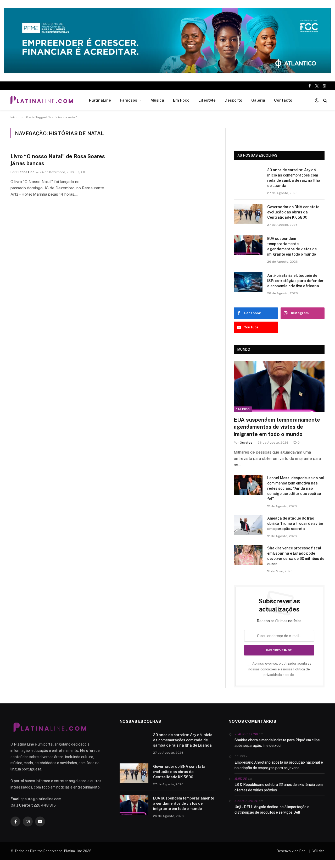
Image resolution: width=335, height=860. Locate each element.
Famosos (128, 100)
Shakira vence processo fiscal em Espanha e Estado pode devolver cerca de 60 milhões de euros (295, 556)
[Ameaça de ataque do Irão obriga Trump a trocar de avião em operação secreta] (248, 525)
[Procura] (324, 100)
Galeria (258, 100)
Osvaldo (246, 442)
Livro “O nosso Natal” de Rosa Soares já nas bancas (57, 160)
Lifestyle (207, 100)
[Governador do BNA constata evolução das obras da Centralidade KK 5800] (248, 214)
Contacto (283, 100)
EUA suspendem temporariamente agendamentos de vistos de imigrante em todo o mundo (292, 246)
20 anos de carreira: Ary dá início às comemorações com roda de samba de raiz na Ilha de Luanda (293, 178)
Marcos (240, 778)
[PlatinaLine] (41, 100)
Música (157, 100)
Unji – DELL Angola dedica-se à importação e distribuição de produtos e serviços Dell (271, 809)
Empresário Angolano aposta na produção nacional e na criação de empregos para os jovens (278, 765)
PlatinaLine (100, 100)
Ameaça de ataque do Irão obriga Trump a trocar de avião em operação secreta (295, 523)
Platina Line (25, 172)
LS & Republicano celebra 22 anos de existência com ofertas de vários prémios (278, 787)
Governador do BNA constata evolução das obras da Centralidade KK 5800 (293, 212)
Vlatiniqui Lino (246, 734)
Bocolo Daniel (246, 800)
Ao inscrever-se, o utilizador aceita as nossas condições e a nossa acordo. (279, 669)
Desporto (233, 100)
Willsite (318, 851)
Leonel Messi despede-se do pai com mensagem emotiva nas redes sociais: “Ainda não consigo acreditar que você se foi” (295, 488)
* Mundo (243, 409)
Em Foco (181, 100)
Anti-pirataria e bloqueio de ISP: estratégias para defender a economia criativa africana (295, 280)
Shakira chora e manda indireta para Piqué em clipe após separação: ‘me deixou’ (277, 743)
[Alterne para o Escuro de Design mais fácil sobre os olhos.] (317, 100)
